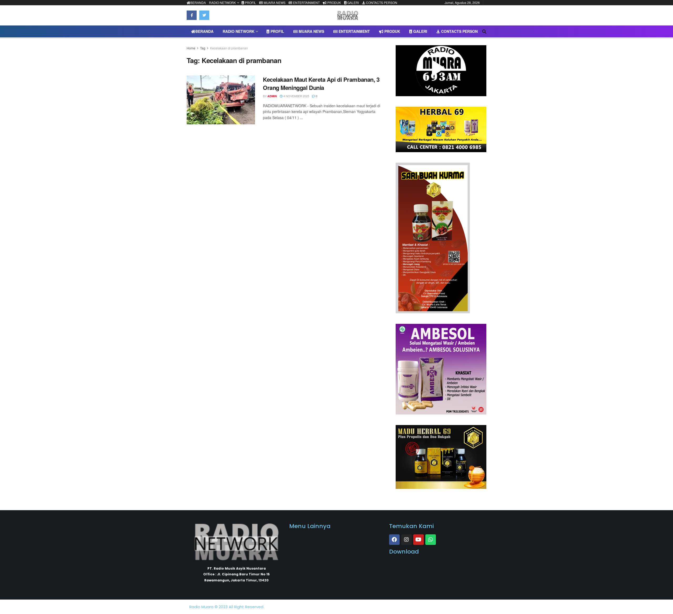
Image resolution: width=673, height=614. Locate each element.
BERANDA (198, 2)
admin (272, 96)
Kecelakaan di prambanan (229, 48)
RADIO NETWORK (222, 2)
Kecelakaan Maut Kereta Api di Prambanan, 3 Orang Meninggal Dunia (321, 83)
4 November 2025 (296, 96)
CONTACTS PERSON (381, 2)
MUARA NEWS (274, 2)
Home (191, 48)
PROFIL (250, 2)
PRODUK (334, 2)
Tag (202, 48)
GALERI (352, 2)
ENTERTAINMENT (306, 2)
